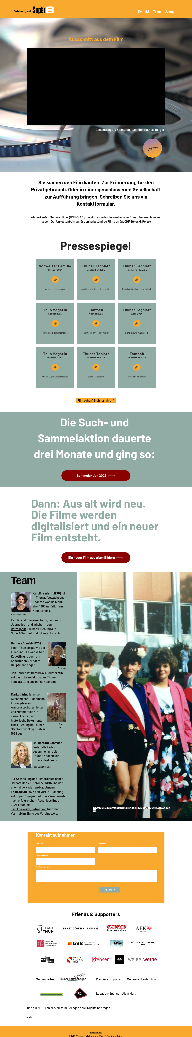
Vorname (39, 844)
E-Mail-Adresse (42, 855)
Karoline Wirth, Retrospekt (29, 809)
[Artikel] (55, 279)
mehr (29, 1017)
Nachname (102, 844)
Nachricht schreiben (43, 867)
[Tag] (55, 323)
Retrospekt (18, 629)
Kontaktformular (95, 204)
